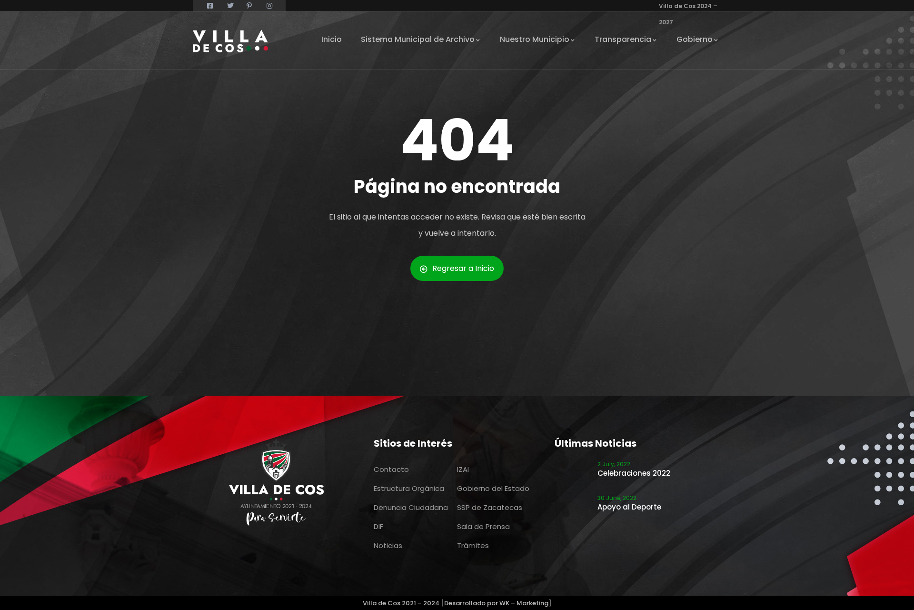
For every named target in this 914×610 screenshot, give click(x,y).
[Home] (230, 41)
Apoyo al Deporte (629, 507)
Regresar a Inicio (463, 268)
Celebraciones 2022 (633, 473)
